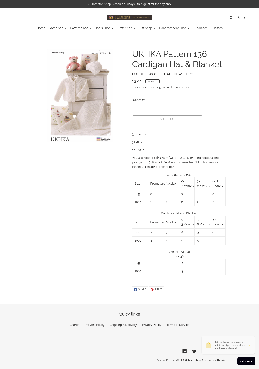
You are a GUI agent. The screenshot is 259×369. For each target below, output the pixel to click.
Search (74, 325)
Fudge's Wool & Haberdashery (183, 360)
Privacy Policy (151, 325)
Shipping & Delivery (123, 325)
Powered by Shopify (214, 360)
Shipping (155, 87)
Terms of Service (177, 325)
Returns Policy (94, 325)
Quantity (139, 100)
